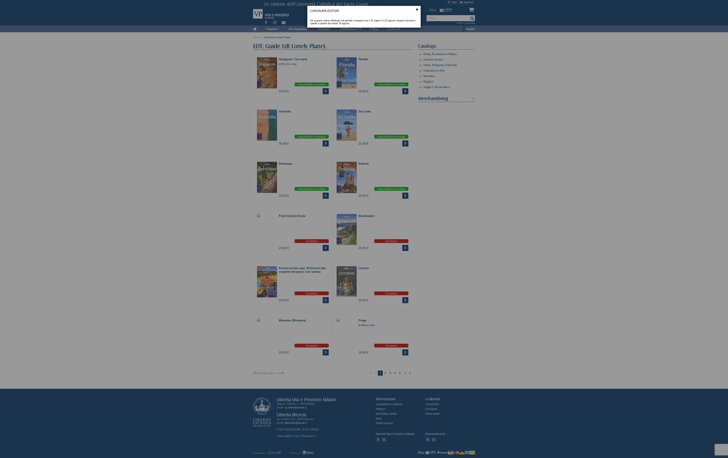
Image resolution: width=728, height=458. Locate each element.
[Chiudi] (417, 9)
